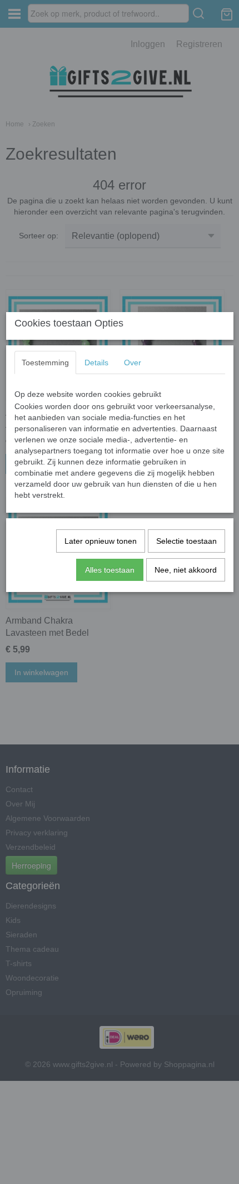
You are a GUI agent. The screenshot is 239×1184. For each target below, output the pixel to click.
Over (132, 362)
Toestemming (45, 362)
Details (96, 362)
